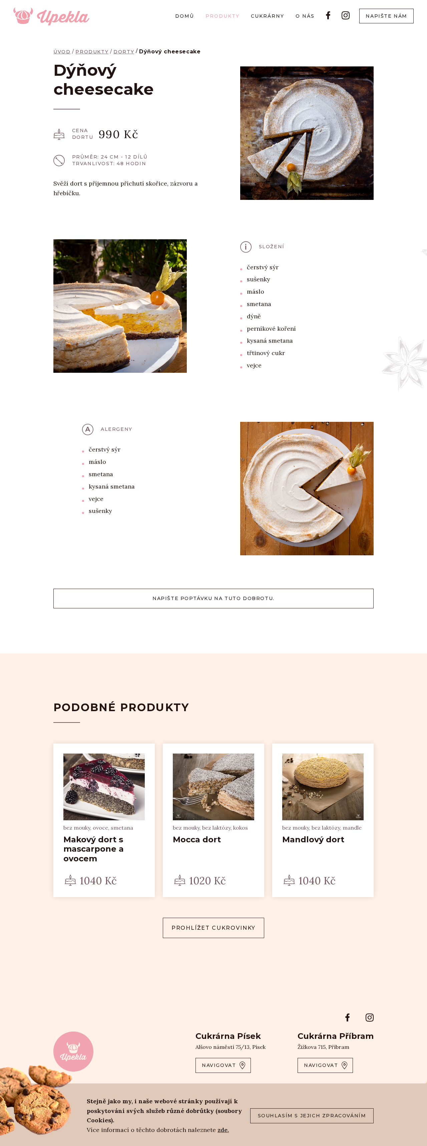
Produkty (222, 16)
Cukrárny (267, 16)
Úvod (61, 52)
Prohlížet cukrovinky (213, 928)
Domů (184, 16)
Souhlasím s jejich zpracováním (312, 1116)
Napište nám (386, 16)
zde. (223, 1130)
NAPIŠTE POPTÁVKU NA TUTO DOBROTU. (213, 598)
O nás (305, 16)
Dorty (123, 52)
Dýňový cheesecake (169, 51)
